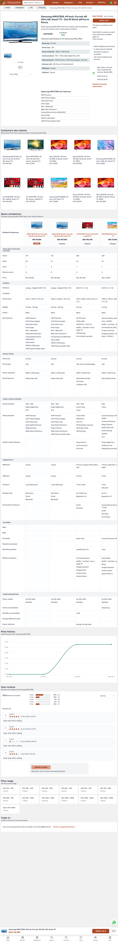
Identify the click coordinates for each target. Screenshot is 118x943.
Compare (62, 244)
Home (8, 940)
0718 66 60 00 (102, 80)
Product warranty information (100, 85)
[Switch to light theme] (115, 3)
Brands (22, 940)
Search (51, 940)
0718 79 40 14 (102, 76)
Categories (37, 940)
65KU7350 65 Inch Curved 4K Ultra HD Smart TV (62, 235)
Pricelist (66, 940)
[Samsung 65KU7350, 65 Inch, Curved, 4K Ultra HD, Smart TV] (62, 225)
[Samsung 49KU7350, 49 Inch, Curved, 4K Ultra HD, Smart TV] (37, 225)
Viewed (95, 940)
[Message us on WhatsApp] (111, 3)
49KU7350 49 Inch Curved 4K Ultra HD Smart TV (37, 235)
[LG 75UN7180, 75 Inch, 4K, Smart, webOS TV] (87, 225)
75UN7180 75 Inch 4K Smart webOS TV (87, 235)
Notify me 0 (104, 20)
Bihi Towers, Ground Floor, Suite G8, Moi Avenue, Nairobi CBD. (105, 70)
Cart (80, 3)
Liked (81, 940)
